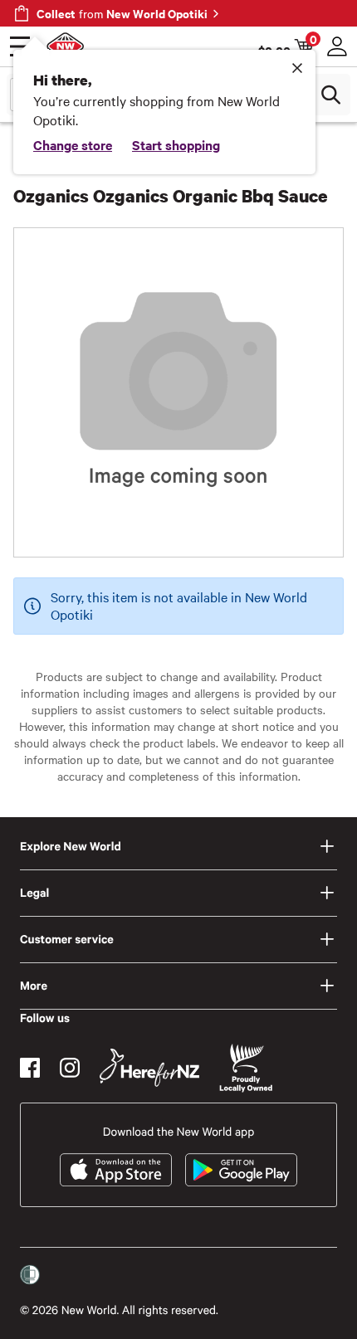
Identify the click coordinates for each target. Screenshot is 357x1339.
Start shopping (176, 144)
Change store (72, 144)
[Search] (330, 94)
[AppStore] (116, 1169)
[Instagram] (70, 1068)
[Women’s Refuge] (30, 1275)
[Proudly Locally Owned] (245, 1068)
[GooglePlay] (241, 1169)
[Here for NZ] (149, 1068)
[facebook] (30, 1068)
